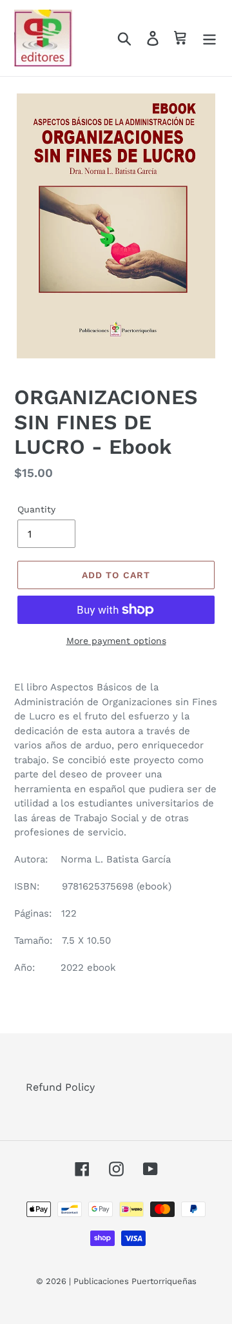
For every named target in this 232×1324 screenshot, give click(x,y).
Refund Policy (60, 1087)
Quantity (36, 509)
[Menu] (209, 38)
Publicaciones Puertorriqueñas (135, 1281)
